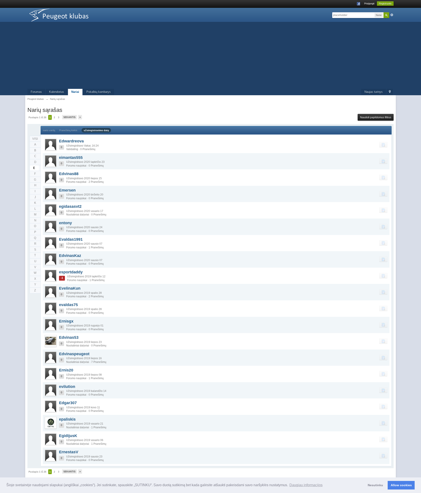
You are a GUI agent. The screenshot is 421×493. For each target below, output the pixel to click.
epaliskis (67, 419)
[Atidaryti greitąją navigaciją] (390, 92)
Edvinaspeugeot (74, 354)
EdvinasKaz (70, 255)
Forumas (36, 91)
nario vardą (49, 130)
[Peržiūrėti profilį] (51, 145)
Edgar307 (68, 403)
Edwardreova (71, 141)
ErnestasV (68, 452)
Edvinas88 (68, 174)
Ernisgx (66, 321)
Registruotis (385, 3)
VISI (35, 138)
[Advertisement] (210, 56)
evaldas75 (68, 305)
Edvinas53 (68, 337)
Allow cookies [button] (401, 485)
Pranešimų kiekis (68, 130)
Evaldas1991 (71, 239)
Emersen (67, 190)
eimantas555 (71, 157)
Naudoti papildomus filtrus (375, 117)
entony (65, 223)
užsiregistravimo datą (96, 130)
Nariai (75, 91)
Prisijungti (369, 3)
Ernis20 (66, 370)
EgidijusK (68, 436)
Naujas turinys (373, 91)
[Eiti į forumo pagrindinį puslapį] (66, 14)
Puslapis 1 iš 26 (37, 117)
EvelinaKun (69, 288)
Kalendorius (56, 91)
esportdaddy (71, 272)
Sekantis (69, 117)
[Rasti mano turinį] (383, 144)
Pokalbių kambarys (98, 91)
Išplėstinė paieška (392, 15)
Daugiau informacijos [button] (306, 485)
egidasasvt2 (70, 206)
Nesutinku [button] (375, 485)
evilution (67, 386)
